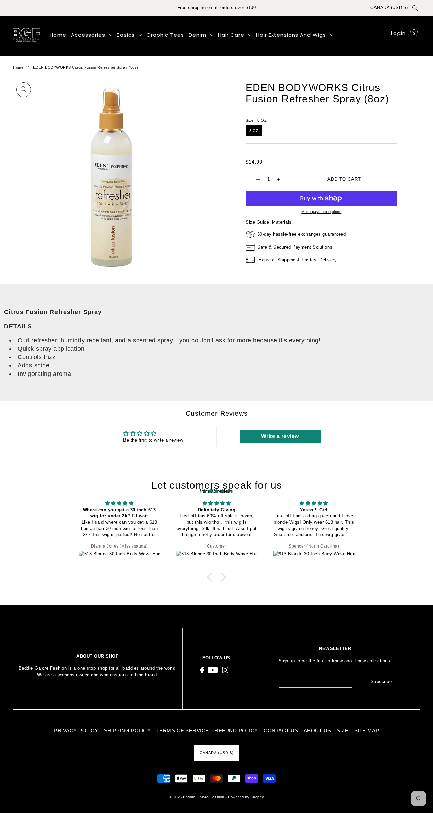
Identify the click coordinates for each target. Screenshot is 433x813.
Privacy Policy (76, 730)
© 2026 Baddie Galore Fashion (197, 797)
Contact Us (281, 730)
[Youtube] (213, 670)
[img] (119, 503)
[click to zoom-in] (23, 89)
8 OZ (253, 131)
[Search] (415, 8)
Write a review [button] (280, 436)
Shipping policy (127, 730)
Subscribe (381, 681)
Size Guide (257, 222)
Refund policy (236, 730)
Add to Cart (344, 179)
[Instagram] (225, 670)
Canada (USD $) (389, 7)
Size (342, 730)
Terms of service (182, 730)
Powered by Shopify (246, 797)
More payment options (321, 212)
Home (18, 67)
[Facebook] (202, 670)
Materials (282, 222)
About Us (317, 730)
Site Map (366, 730)
